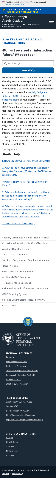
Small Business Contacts (16, 361)
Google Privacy (24, 470)
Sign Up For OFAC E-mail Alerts (19, 402)
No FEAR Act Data (13, 379)
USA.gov (9, 437)
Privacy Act (10, 357)
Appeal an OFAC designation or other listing (24, 419)
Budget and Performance (17, 366)
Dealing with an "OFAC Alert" (18, 410)
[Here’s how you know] (28, 3)
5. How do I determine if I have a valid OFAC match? (26, 160)
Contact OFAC (12, 406)
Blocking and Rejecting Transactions (22, 41)
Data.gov (10, 455)
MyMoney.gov (12, 451)
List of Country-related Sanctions (20, 415)
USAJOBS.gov (12, 442)
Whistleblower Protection (17, 384)
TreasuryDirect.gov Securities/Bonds (22, 370)
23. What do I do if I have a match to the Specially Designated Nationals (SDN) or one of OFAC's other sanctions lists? (27, 171)
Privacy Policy (8, 470)
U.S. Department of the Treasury (25, 9)
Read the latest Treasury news (22, 12)
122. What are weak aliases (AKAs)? (18, 223)
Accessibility (17, 473)
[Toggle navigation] (51, 21)
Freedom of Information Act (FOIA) (20, 375)
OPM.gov (10, 446)
